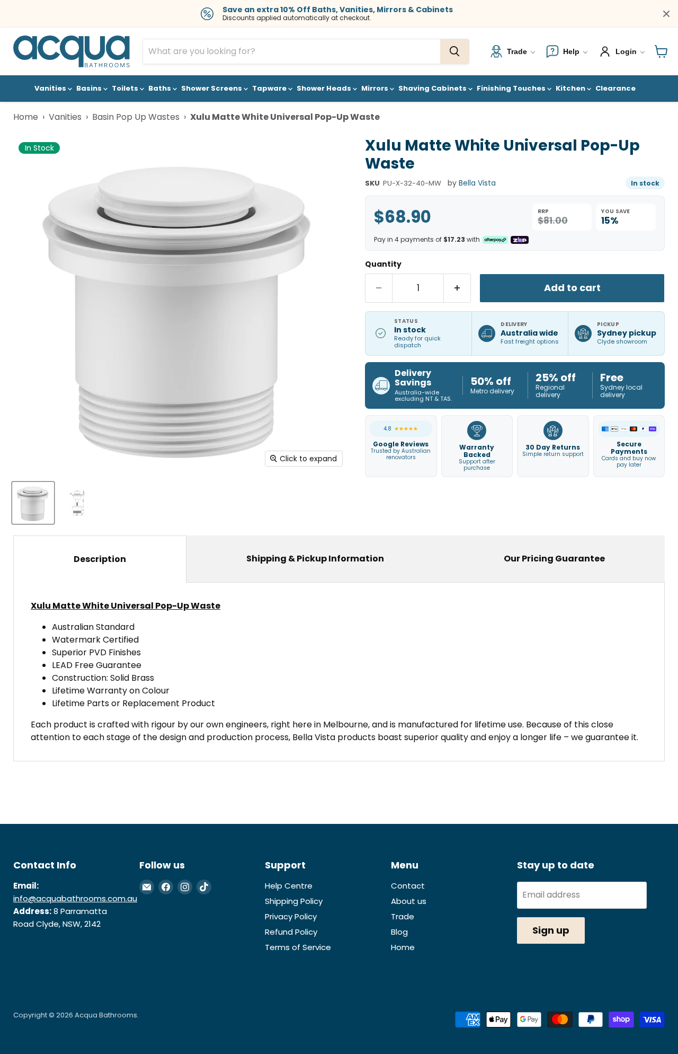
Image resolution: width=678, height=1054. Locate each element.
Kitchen (571, 88)
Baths (160, 88)
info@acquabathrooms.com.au (75, 898)
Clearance (615, 88)
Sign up (550, 930)
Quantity (383, 264)
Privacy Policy (291, 916)
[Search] (454, 51)
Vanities (51, 88)
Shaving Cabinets (433, 88)
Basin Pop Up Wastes (136, 117)
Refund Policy (291, 931)
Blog (399, 931)
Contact (408, 885)
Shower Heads (325, 88)
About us (408, 901)
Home (25, 117)
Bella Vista (477, 183)
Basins (89, 88)
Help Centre (289, 885)
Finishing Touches (512, 88)
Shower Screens (212, 88)
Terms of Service (298, 947)
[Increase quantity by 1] (457, 288)
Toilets (126, 88)
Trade (402, 916)
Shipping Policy (294, 901)
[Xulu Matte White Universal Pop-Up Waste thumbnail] (33, 503)
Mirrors (375, 88)
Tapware (270, 88)
